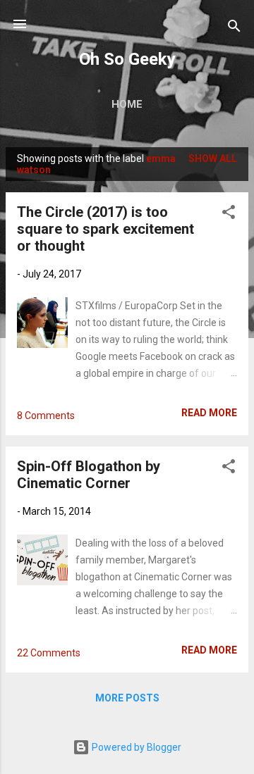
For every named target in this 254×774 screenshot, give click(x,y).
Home (127, 104)
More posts (127, 698)
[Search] (234, 28)
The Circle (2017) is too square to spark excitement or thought (105, 229)
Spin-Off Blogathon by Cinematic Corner (88, 475)
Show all (212, 158)
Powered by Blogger (135, 747)
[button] (228, 214)
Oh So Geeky (127, 59)
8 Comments (46, 415)
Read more (209, 412)
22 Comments (48, 652)
